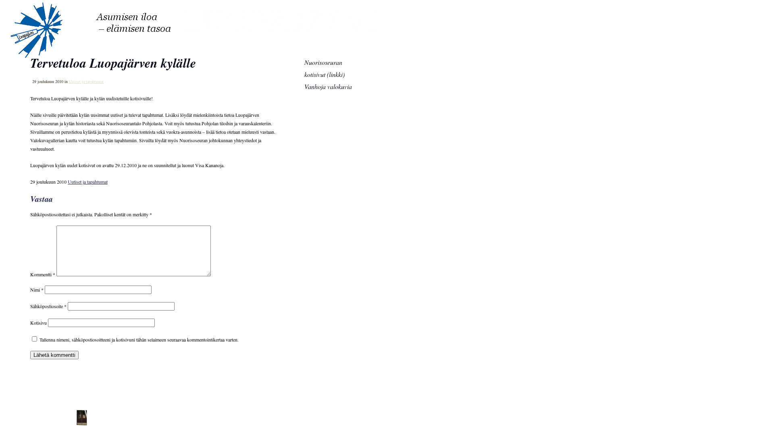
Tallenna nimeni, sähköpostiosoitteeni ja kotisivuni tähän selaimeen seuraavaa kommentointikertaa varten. (139, 339)
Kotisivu (38, 322)
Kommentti (42, 274)
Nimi (37, 289)
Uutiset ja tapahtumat (88, 181)
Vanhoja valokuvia (328, 86)
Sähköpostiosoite (48, 306)
